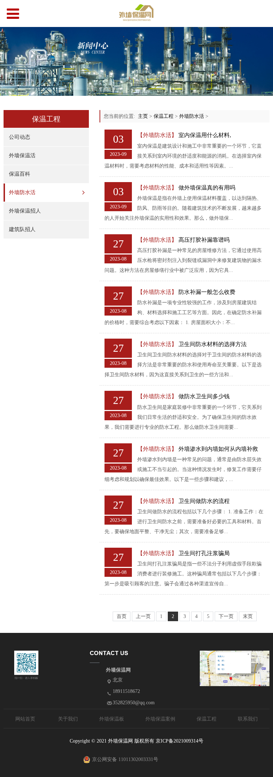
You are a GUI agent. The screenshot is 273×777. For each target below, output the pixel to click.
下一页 (226, 616)
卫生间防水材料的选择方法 (212, 344)
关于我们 (68, 719)
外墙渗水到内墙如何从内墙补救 (218, 449)
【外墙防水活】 (157, 135)
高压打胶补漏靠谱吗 (204, 240)
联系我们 (248, 719)
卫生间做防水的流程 (204, 501)
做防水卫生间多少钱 (204, 396)
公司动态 (19, 137)
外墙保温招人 (25, 211)
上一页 (143, 616)
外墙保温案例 (160, 719)
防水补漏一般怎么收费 (206, 292)
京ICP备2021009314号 (179, 741)
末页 (248, 616)
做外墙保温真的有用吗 (206, 188)
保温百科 (19, 174)
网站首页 (25, 719)
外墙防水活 (22, 192)
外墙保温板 (111, 719)
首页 (122, 616)
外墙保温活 (22, 155)
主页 (143, 116)
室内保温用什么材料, (204, 135)
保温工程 (163, 116)
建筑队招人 (22, 229)
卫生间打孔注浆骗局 (204, 553)
